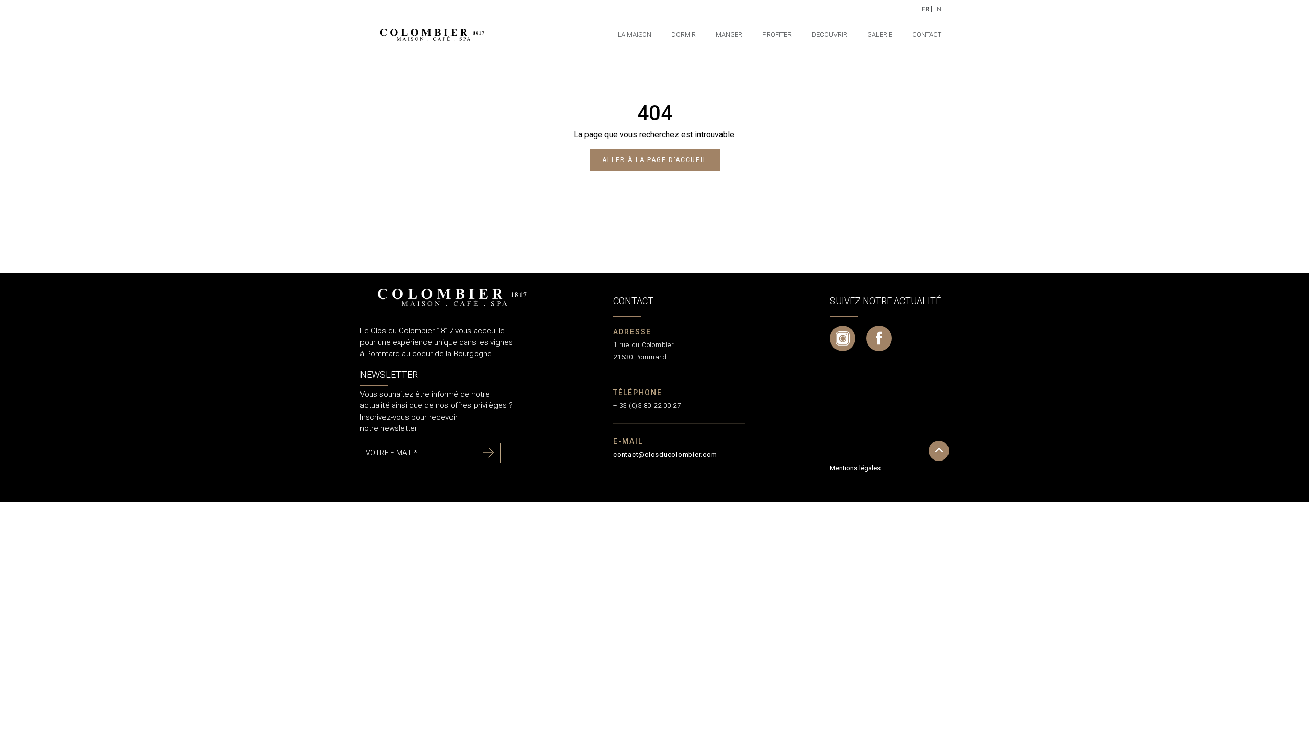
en (937, 8)
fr (925, 8)
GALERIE (879, 34)
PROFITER (777, 34)
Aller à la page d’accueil (654, 160)
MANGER (729, 34)
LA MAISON (634, 34)
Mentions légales (855, 468)
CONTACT (926, 34)
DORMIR (683, 34)
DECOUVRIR (829, 34)
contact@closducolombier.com (665, 454)
